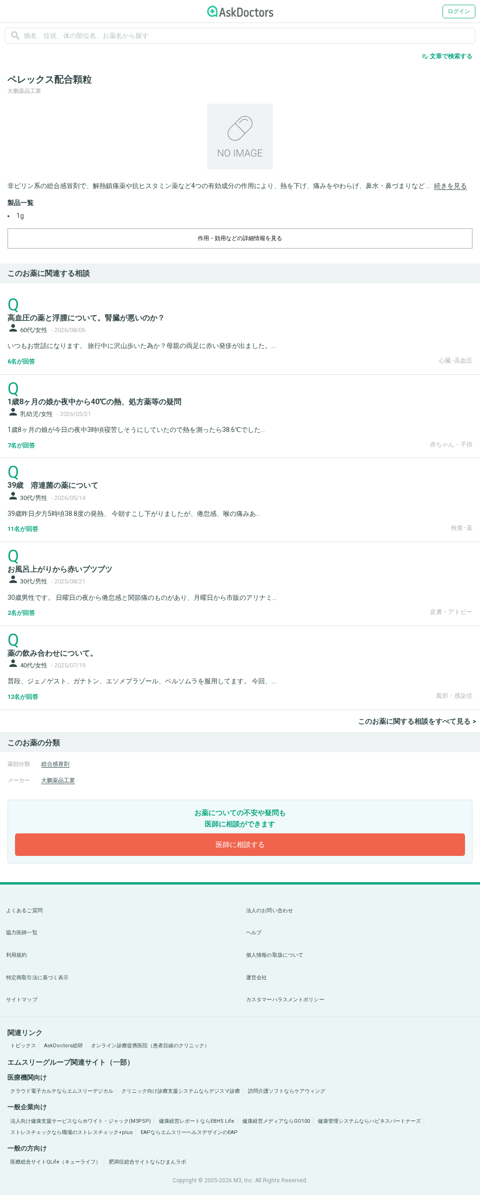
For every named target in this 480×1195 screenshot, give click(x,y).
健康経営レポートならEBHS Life (196, 1121)
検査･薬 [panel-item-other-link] (461, 527)
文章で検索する (446, 56)
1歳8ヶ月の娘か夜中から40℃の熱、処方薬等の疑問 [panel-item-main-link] (94, 401)
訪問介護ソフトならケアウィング (286, 1091)
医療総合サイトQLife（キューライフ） (55, 1162)
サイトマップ (22, 1000)
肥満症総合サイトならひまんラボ (147, 1162)
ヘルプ (254, 933)
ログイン (459, 11)
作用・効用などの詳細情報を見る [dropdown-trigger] (240, 238)
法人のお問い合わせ (269, 911)
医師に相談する (240, 844)
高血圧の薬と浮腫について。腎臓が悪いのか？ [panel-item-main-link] (86, 317)
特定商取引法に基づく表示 (37, 978)
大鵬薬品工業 (58, 780)
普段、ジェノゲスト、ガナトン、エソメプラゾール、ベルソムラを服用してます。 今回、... (142, 681)
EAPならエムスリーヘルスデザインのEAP (189, 1132)
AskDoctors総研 (63, 1046)
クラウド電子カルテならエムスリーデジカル (61, 1091)
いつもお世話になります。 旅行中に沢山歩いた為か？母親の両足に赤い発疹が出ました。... (142, 345)
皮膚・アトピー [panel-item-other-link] (451, 611)
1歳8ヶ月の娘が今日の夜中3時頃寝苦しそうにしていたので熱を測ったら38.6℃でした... (136, 429)
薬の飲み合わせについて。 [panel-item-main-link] (53, 653)
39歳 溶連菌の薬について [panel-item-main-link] (53, 485)
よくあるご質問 (24, 911)
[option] (240, 136)
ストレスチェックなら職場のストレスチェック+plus (71, 1132)
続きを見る (450, 185)
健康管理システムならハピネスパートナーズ (369, 1121)
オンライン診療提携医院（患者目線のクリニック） (150, 1046)
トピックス (23, 1046)
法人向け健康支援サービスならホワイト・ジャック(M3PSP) (80, 1121)
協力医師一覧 (22, 933)
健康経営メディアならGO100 (276, 1121)
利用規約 (16, 955)
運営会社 (256, 978)
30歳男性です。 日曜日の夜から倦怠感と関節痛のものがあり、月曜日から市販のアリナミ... (142, 597)
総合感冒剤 (55, 764)
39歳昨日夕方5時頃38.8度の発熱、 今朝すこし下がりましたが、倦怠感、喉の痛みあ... (134, 513)
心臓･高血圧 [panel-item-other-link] (455, 360)
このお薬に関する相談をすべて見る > (417, 721)
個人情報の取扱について (274, 955)
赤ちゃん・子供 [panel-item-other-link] (451, 444)
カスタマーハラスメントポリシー (285, 1000)
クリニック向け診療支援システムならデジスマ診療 (180, 1091)
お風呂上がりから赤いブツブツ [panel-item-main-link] (60, 569)
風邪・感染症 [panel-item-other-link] (454, 695)
